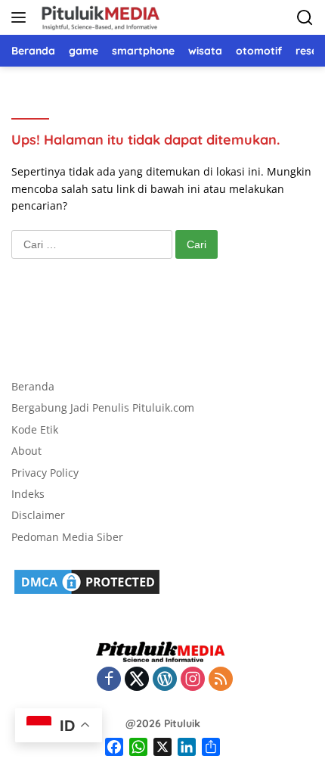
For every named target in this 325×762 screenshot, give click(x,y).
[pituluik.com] (98, 17)
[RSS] (221, 680)
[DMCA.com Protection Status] (86, 581)
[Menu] (21, 17)
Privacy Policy (45, 472)
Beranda (32, 386)
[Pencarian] (305, 17)
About (26, 450)
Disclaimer (38, 515)
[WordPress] (165, 680)
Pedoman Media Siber (67, 537)
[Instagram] (193, 680)
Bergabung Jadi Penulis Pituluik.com (102, 407)
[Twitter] (137, 680)
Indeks (28, 494)
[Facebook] (109, 680)
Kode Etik (34, 429)
